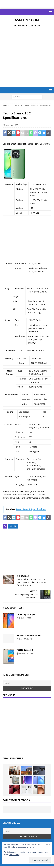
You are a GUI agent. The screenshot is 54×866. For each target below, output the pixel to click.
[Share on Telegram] (40, 133)
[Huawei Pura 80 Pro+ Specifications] (14, 789)
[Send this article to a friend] (22, 133)
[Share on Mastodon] (35, 133)
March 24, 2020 (26, 653)
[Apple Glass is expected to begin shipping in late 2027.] (39, 770)
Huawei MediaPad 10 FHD (29, 635)
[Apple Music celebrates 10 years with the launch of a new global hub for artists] (26, 770)
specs (13, 526)
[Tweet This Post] (9, 133)
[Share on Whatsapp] (31, 133)
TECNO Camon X (25, 650)
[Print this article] (26, 133)
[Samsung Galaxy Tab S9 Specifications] (26, 780)
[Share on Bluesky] (44, 133)
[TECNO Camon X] (8, 656)
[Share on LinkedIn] (14, 133)
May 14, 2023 (12, 125)
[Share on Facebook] (5, 133)
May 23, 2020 (25, 639)
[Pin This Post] (18, 133)
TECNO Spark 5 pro (26, 614)
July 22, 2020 (25, 618)
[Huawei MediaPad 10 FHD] (8, 638)
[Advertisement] (27, 57)
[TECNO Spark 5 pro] (8, 620)
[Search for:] (27, 96)
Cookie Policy (14, 854)
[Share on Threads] (48, 133)
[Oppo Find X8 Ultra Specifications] (39, 789)
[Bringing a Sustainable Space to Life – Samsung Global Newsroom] (14, 770)
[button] (50, 11)
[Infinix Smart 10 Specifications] (39, 780)
